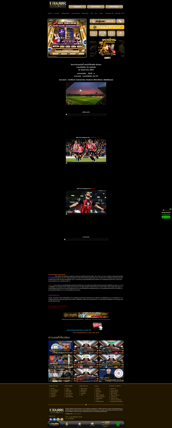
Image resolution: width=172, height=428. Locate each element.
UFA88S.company (76, 414)
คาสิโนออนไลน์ (65, 13)
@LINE (97, 333)
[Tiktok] (61, 419)
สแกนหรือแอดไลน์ (166, 214)
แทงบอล (56, 13)
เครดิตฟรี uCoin (119, 13)
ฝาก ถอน (92, 425)
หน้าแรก (50, 13)
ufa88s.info (88, 319)
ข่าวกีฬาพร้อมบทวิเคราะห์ (105, 425)
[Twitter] (54, 419)
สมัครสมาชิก (85, 13)
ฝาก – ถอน (94, 13)
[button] (170, 209)
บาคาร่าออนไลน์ (75, 13)
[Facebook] (50, 419)
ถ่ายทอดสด (108, 13)
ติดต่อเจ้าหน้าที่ (166, 212)
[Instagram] (58, 419)
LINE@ (117, 426)
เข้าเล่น (101, 13)
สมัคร (67, 425)
